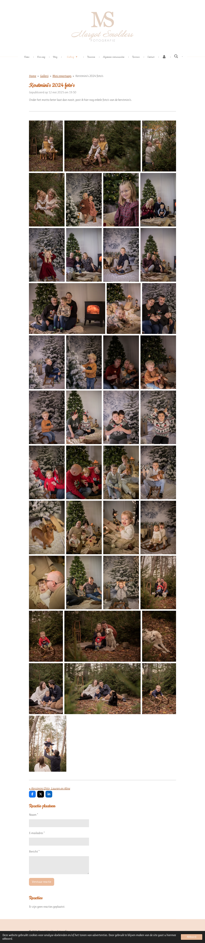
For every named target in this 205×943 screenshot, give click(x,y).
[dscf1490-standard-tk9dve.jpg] (158, 417)
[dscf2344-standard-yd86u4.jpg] (121, 582)
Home (32, 76)
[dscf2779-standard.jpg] (46, 688)
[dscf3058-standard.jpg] (47, 744)
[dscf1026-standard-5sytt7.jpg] (67, 308)
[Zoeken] (176, 56)
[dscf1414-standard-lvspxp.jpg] (47, 417)
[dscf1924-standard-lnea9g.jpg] (47, 527)
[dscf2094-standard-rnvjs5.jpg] (121, 527)
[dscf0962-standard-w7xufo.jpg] (158, 254)
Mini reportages (62, 76)
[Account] (164, 57)
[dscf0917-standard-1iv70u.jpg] (121, 254)
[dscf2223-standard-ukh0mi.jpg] (47, 582)
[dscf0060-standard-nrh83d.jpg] (47, 199)
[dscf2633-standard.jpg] (46, 636)
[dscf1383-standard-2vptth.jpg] (158, 362)
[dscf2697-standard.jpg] (102, 636)
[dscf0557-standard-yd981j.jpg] (158, 199)
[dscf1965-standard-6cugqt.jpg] (84, 527)
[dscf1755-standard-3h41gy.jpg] (121, 472)
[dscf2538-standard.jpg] (158, 582)
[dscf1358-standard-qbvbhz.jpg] (121, 362)
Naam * (33, 814)
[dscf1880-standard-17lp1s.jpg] (158, 472)
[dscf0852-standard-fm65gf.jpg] (84, 254)
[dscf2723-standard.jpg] (159, 636)
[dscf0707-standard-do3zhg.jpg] (47, 254)
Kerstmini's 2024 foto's (89, 76)
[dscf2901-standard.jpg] (159, 688)
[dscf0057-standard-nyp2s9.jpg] (159, 146)
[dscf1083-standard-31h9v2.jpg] (124, 308)
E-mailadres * (37, 833)
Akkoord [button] (191, 936)
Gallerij (44, 76)
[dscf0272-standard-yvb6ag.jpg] (84, 199)
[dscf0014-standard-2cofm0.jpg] (46, 146)
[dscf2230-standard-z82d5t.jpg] (84, 582)
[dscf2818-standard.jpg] (102, 688)
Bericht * (34, 851)
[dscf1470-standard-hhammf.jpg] (121, 417)
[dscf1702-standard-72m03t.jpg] (84, 472)
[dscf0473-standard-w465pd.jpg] (121, 199)
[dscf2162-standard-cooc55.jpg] (158, 527)
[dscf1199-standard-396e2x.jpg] (47, 362)
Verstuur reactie (41, 881)
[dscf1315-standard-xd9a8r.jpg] (84, 362)
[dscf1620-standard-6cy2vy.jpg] (47, 472)
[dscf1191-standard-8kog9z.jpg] (159, 308)
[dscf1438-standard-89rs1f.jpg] (84, 417)
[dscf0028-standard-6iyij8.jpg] (102, 146)
